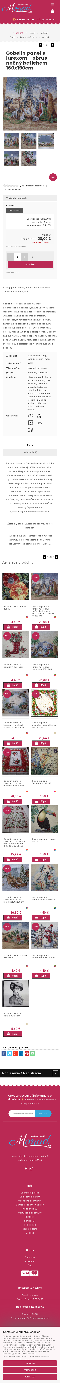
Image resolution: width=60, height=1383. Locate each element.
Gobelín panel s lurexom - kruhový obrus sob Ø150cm (14, 725)
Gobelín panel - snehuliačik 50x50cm (43, 956)
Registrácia (30, 1225)
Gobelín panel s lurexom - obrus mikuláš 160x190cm (14, 783)
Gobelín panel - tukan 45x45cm (44, 840)
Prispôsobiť (30, 1370)
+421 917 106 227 (25, 19)
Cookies (30, 1233)
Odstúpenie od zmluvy (30, 1213)
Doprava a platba (30, 1192)
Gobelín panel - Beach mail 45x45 (42, 782)
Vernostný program (30, 1196)
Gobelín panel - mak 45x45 (15, 607)
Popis (30, 445)
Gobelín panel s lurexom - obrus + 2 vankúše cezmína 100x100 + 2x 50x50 (14, 842)
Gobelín (46, 37)
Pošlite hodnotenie (13, 190)
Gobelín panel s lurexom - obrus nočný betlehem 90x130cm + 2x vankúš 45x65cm (44, 610)
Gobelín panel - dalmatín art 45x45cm (44, 898)
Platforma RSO (29, 1209)
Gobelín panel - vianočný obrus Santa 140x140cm (44, 725)
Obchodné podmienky (30, 1200)
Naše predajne (30, 1229)
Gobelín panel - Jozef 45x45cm (16, 956)
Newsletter (30, 1217)
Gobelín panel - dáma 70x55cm (12, 1014)
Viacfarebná (14, 211)
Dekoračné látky (28, 37)
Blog (30, 1265)
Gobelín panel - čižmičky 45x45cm (14, 665)
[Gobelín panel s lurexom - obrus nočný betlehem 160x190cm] (30, 131)
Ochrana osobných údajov (30, 1204)
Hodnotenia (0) (30, 452)
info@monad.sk (46, 19)
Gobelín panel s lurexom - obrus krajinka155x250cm (14, 899)
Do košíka (30, 264)
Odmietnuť (30, 1377)
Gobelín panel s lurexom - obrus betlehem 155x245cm (43, 667)
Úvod (32, 33)
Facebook (30, 1257)
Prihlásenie (30, 1221)
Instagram (30, 1261)
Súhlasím (30, 1363)
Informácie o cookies (40, 1356)
